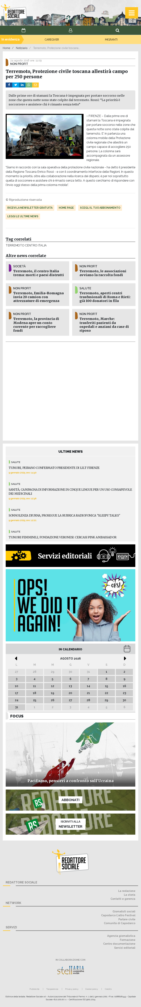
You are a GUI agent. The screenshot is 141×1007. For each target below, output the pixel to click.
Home (6, 48)
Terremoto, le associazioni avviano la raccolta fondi (102, 273)
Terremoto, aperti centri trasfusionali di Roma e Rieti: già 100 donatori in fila (105, 297)
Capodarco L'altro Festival (118, 915)
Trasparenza (52, 989)
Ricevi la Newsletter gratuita (30, 207)
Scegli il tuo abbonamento (100, 207)
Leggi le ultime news (22, 216)
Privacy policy (71, 989)
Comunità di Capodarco (119, 923)
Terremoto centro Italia (26, 245)
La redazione (126, 890)
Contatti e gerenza (123, 898)
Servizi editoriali (124, 947)
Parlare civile (126, 919)
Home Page (66, 207)
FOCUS (17, 716)
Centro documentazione (119, 943)
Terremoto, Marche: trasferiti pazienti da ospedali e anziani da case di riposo (104, 324)
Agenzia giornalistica (121, 935)
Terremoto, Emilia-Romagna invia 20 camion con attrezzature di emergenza (38, 297)
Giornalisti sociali (124, 911)
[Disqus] (70, 390)
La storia (129, 894)
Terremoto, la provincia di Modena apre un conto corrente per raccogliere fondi (36, 324)
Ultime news (70, 451)
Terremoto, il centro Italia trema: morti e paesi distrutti (38, 273)
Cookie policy (91, 989)
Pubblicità (34, 989)
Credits (108, 989)
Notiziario (22, 48)
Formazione (127, 939)
